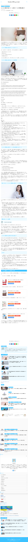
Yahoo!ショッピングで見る (10, 283)
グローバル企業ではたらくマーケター (14, 539)
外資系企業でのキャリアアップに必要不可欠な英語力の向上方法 (17, 398)
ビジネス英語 (3, 381)
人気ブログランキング (4, 502)
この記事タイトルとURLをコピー (14, 12)
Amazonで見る (11, 292)
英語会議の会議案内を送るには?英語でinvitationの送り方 (17, 376)
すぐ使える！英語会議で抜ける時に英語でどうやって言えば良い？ (14, 526)
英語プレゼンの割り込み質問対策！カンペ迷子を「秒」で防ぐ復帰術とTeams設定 (15, 430)
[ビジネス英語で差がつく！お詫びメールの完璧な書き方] (13, 15)
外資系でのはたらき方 (7, 381)
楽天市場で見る (17, 292)
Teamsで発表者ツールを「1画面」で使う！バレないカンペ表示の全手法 (14, 440)
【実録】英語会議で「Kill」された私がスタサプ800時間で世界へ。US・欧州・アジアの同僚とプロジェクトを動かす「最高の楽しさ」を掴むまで (17, 357)
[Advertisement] (14, 21)
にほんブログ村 (3, 496)
